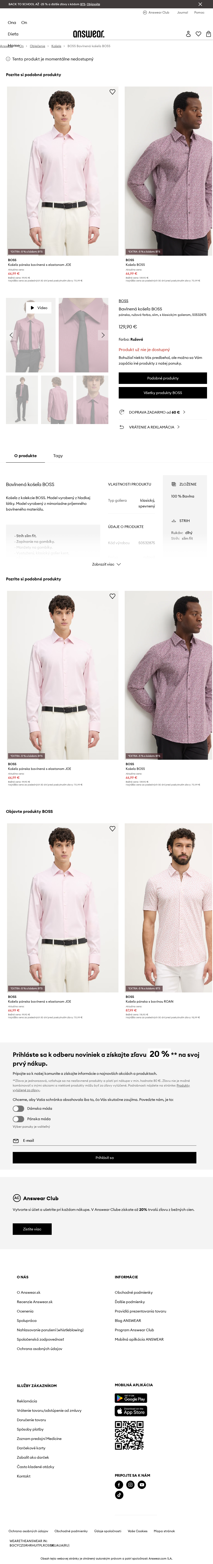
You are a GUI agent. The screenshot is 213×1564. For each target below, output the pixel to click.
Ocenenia (25, 1311)
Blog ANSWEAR (128, 1320)
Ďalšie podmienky (130, 1301)
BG (12, 1545)
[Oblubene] (198, 34)
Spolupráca (27, 1320)
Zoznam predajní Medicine (39, 1438)
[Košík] (208, 34)
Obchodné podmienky (134, 1292)
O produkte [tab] (25, 455)
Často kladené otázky (35, 1466)
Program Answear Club (134, 1330)
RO (45, 1545)
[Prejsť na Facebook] (119, 1484)
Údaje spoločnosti (107, 1531)
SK (52, 1545)
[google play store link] (131, 1398)
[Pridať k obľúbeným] (112, 92)
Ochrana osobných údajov (39, 1348)
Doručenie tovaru (31, 1420)
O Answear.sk (29, 1292)
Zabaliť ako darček (33, 1457)
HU (34, 1545)
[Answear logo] (88, 34)
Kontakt (23, 1476)
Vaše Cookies (138, 1531)
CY (16, 1545)
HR (30, 1545)
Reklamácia (27, 1401)
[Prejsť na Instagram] (130, 1484)
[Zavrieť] (200, 4)
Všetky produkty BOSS (163, 392)
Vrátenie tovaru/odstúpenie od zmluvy (49, 1410)
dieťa (13, 33)
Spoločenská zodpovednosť (40, 1339)
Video (42, 307)
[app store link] (131, 1410)
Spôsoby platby (30, 1429)
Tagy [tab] (58, 455)
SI (49, 1545)
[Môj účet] (188, 34)
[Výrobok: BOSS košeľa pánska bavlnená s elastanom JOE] (62, 171)
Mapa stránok (164, 1531)
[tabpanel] (106, 516)
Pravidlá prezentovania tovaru (140, 1311)
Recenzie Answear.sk (35, 1301)
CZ (21, 1545)
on (24, 22)
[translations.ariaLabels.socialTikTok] (119, 1495)
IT (38, 1545)
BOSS (123, 300)
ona (12, 22)
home (13, 45)
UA (56, 1545)
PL (41, 1545)
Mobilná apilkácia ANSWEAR (139, 1339)
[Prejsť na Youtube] (142, 1484)
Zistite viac (32, 1229)
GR (25, 1545)
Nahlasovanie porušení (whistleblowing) (50, 1330)
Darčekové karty (31, 1448)
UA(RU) (64, 1545)
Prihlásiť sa (105, 1157)
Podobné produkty (163, 378)
